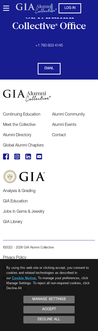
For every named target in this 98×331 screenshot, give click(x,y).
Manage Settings (49, 299)
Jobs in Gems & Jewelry (23, 212)
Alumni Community (68, 115)
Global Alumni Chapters (23, 146)
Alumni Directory (17, 135)
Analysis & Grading (19, 191)
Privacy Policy (14, 258)
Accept (49, 309)
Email (49, 68)
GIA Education (15, 202)
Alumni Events (64, 125)
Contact (59, 135)
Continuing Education (21, 115)
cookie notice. (24, 278)
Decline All (49, 319)
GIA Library (12, 222)
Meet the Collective (19, 125)
